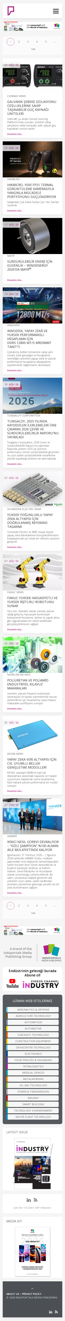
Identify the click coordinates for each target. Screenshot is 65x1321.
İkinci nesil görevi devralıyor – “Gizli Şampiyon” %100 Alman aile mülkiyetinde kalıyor (33, 846)
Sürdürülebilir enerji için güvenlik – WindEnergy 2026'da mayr (29, 265)
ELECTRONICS (33, 1053)
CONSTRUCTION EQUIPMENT (33, 1041)
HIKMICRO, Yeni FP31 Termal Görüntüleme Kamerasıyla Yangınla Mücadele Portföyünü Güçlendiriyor (31, 191)
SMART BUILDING (33, 1104)
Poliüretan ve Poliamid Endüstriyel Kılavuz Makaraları (27, 684)
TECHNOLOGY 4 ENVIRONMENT (33, 1110)
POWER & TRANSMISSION (33, 1091)
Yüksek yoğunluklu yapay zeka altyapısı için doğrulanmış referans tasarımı (30, 521)
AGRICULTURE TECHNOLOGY (33, 1016)
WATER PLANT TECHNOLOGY (33, 1117)
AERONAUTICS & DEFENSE (33, 1009)
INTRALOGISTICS (33, 1066)
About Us (12, 1294)
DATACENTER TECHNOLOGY (33, 1047)
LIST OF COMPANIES (18, 1301)
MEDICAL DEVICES (33, 1072)
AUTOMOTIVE (33, 1028)
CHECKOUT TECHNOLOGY (33, 1034)
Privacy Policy (31, 1294)
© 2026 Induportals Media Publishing (31, 1297)
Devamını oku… (15, 134)
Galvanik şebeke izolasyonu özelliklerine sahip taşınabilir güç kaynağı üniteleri (31, 108)
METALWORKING (33, 1079)
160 (33, 49)
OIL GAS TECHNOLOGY (33, 1085)
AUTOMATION (33, 1022)
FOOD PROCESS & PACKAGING (33, 1060)
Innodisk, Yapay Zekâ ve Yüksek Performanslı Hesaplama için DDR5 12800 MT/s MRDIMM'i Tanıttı (29, 339)
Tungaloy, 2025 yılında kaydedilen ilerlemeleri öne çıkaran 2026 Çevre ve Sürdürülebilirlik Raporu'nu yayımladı (33, 429)
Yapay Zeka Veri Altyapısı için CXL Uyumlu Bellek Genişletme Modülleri (32, 763)
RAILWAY (33, 1098)
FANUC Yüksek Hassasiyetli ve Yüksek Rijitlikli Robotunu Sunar (32, 602)
